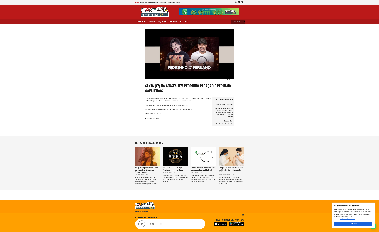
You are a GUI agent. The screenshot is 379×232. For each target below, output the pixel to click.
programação (220, 114)
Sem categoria (228, 104)
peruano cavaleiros (226, 112)
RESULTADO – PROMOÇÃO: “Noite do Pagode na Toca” (173, 169)
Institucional (141, 21)
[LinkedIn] (222, 123)
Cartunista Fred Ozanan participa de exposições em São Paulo (203, 169)
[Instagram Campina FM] (235, 2)
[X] (219, 123)
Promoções (173, 21)
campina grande (223, 108)
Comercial (151, 21)
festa (231, 108)
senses (230, 116)
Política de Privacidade (347, 219)
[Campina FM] (154, 12)
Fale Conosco (184, 21)
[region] (353, 215)
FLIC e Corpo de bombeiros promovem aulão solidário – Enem (157, 2)
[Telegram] (228, 123)
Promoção (229, 114)
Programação (162, 21)
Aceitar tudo (353, 224)
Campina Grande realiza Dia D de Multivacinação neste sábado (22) (231, 170)
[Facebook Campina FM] (238, 2)
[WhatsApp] (225, 123)
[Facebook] (216, 123)
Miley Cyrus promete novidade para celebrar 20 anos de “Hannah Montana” (146, 170)
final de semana (221, 110)
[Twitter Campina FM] (242, 2)
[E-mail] (231, 123)
